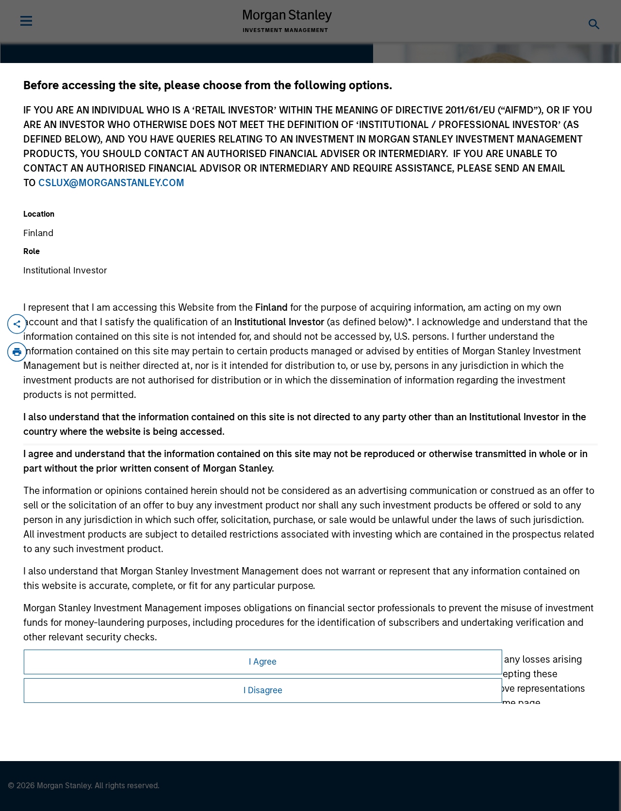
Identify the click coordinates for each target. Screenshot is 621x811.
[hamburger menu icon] (26, 21)
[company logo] (287, 21)
